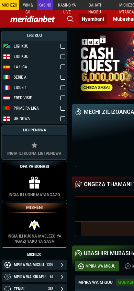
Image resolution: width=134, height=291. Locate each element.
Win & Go (28, 6)
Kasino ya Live (67, 6)
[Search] (70, 19)
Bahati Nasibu (94, 6)
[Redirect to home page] (32, 19)
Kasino (44, 5)
